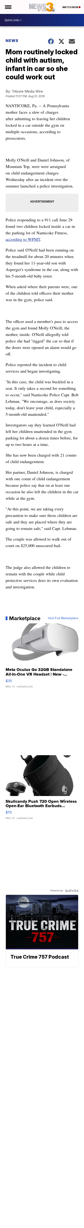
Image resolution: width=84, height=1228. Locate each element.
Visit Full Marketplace (63, 618)
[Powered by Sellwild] (71, 890)
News (12, 40)
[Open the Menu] (8, 7)
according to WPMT (23, 239)
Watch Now (70, 7)
